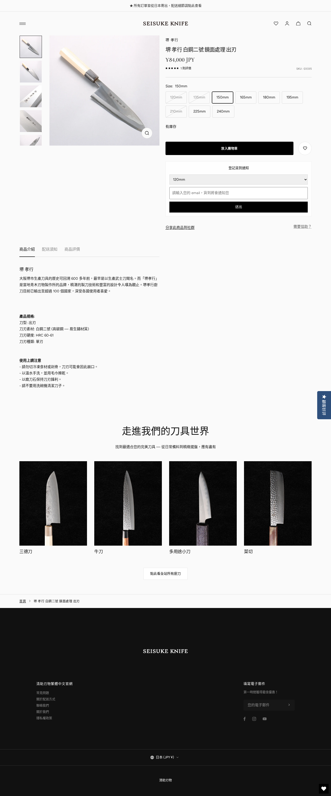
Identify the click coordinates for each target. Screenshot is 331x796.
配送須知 (49, 249)
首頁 (22, 601)
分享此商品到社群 (180, 227)
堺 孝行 (172, 40)
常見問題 (42, 693)
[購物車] (298, 23)
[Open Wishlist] (276, 23)
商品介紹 (27, 249)
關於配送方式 (45, 699)
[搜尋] (309, 23)
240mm (223, 111)
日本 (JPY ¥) (165, 757)
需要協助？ (302, 226)
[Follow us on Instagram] (254, 718)
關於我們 (42, 712)
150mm (222, 97)
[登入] (287, 23)
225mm (199, 111)
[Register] (289, 705)
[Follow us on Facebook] (244, 718)
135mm (199, 97)
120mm (176, 97)
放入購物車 (229, 148)
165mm (246, 97)
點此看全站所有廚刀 (165, 574)
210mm (176, 111)
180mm (269, 97)
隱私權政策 (44, 718)
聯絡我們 (42, 705)
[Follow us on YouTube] (264, 718)
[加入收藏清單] (305, 148)
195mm (292, 97)
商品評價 (72, 249)
